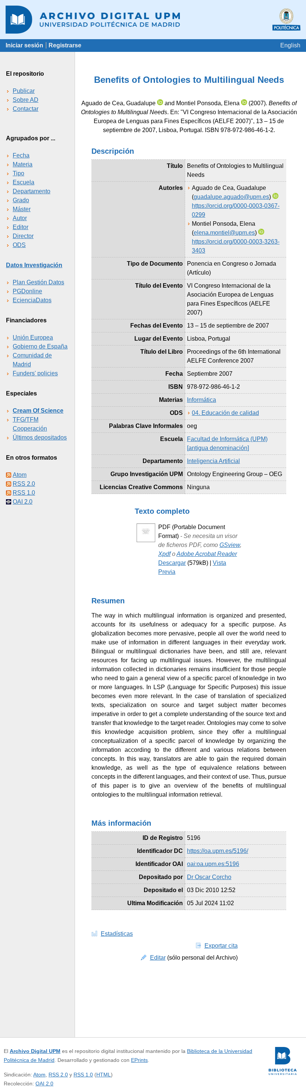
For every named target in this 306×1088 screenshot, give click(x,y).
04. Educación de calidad (225, 413)
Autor (20, 218)
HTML (103, 1075)
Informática (201, 400)
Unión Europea (33, 337)
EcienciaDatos (32, 300)
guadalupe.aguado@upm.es (231, 197)
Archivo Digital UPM (35, 1051)
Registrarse (65, 45)
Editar (158, 957)
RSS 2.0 (24, 484)
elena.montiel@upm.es (224, 232)
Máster (22, 209)
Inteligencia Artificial (213, 461)
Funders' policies (35, 373)
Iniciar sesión (24, 45)
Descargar (172, 563)
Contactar (25, 109)
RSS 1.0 (24, 493)
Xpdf (164, 554)
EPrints (139, 1060)
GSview (229, 545)
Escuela (23, 182)
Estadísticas (117, 934)
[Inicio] (153, 19)
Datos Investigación (34, 265)
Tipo (18, 173)
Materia (22, 164)
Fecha (21, 155)
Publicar (24, 91)
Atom (19, 475)
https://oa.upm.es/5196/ (217, 851)
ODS (19, 245)
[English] (290, 45)
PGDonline (27, 291)
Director (23, 236)
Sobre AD (25, 100)
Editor (20, 227)
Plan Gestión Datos (38, 282)
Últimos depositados (40, 437)
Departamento (31, 191)
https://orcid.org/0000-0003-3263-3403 (236, 246)
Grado (21, 200)
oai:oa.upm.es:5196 (213, 864)
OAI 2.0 (22, 501)
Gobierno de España (40, 346)
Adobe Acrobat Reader (207, 554)
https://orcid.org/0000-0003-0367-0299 (236, 210)
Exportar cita (221, 945)
